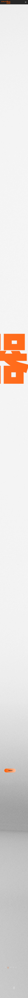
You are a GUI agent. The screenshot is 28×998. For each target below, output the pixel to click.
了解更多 (10, 770)
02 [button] (8, 967)
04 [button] (13, 967)
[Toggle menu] (26, 2)
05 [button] (15, 967)
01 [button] (5, 967)
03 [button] (10, 967)
